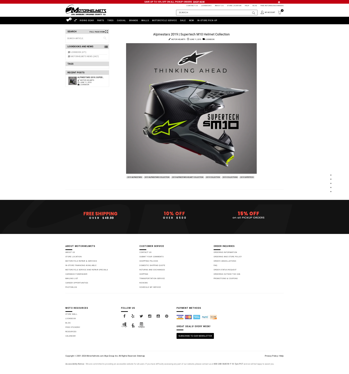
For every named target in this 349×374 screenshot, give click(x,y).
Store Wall (71, 314)
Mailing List (71, 278)
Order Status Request (225, 270)
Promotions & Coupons (226, 278)
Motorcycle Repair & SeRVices (81, 261)
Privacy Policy (271, 356)
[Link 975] (166, 316)
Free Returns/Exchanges (272, 6)
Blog (255, 6)
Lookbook (70, 318)
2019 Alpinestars (134, 177)
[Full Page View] (330, 169)
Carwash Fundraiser (76, 274)
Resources (70, 332)
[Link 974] (158, 316)
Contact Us (192, 6)
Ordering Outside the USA (227, 274)
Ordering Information (225, 252)
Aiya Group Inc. (111, 356)
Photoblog (71, 287)
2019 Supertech (247, 177)
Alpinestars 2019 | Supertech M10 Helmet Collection (91, 77)
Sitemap (141, 356)
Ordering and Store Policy (228, 257)
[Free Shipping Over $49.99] (100, 215)
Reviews (143, 283)
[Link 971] (133, 316)
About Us (219, 6)
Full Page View (97, 32)
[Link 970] (124, 316)
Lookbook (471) (78, 52)
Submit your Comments (151, 257)
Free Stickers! (72, 327)
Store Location (234, 6)
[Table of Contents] (330, 205)
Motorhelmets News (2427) (85, 56)
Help (247, 6)
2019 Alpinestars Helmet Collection (187, 177)
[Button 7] (105, 38)
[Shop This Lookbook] (330, 178)
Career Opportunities (76, 283)
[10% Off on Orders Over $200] (174, 215)
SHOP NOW (199, 2)
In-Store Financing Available (81, 265)
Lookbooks (206, 6)
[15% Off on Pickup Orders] (249, 215)
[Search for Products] (330, 196)
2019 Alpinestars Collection (157, 177)
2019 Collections (230, 177)
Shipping (143, 274)
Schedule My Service (150, 287)
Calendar (70, 336)
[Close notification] (279, 2)
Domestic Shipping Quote (152, 265)
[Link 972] (141, 316)
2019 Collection (213, 177)
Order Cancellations (225, 261)
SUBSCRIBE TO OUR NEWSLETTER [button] (195, 336)
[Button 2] (253, 12)
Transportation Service (152, 278)
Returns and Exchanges (152, 270)
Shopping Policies (148, 261)
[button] (268, 12)
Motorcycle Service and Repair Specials (86, 270)
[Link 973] (150, 316)
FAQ (215, 265)
